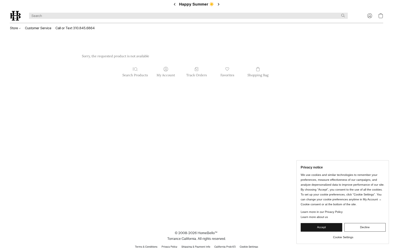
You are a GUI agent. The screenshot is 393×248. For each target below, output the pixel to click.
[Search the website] (343, 15)
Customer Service (38, 28)
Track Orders (196, 75)
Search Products (135, 75)
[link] (343, 236)
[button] (15, 16)
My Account (166, 75)
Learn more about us (314, 217)
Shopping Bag (258, 75)
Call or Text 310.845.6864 (75, 28)
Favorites (227, 75)
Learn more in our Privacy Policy (322, 211)
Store (14, 28)
